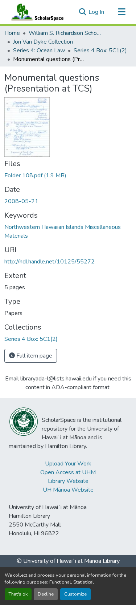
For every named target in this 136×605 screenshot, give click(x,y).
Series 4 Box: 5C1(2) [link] (100, 51)
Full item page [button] (33, 356)
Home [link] (12, 33)
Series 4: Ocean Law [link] (39, 51)
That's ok (18, 594)
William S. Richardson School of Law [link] (65, 33)
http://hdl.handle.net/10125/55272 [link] (49, 262)
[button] (35, 12)
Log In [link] (96, 12)
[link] (68, 175)
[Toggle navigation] (121, 12)
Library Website (68, 481)
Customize (75, 594)
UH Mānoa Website (68, 490)
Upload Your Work (68, 464)
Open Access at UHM (68, 472)
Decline (46, 594)
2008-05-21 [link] (21, 201)
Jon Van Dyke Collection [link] (43, 42)
